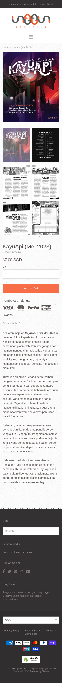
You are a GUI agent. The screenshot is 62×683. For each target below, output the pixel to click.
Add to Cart (31, 288)
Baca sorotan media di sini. (18, 552)
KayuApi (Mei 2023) (22, 47)
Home (5, 47)
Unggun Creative (12, 251)
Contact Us (31, 633)
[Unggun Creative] (31, 28)
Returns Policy (32, 630)
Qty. (5, 266)
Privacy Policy (11, 630)
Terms (49, 630)
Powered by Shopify (39, 671)
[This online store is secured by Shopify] (31, 662)
